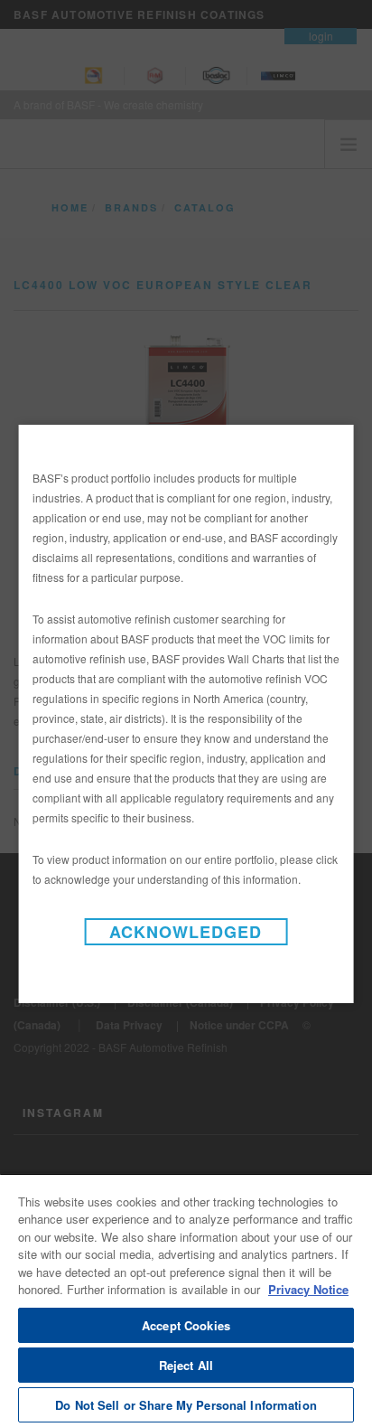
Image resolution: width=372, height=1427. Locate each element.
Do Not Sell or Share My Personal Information (186, 1404)
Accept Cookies (186, 1325)
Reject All (186, 1365)
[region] (186, 1300)
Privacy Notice (308, 1289)
